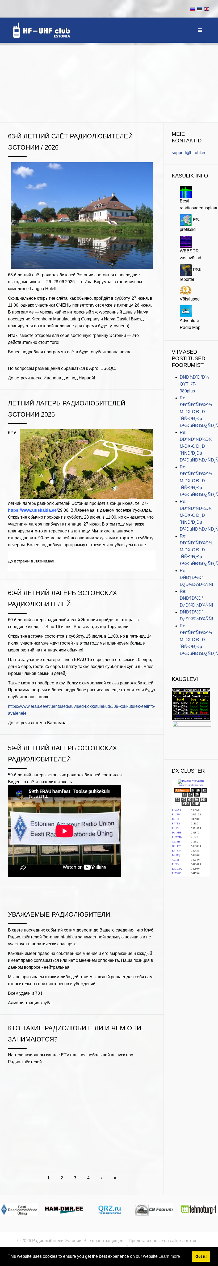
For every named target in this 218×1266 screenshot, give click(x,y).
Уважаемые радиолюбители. (60, 914)
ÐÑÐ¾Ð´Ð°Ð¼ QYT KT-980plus (194, 384)
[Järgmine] (101, 1178)
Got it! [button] (201, 1256)
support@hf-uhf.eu (189, 152)
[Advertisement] (109, 82)
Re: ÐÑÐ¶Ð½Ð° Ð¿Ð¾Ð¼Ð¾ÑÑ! (196, 577)
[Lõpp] (115, 1178)
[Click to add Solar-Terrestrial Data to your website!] (191, 703)
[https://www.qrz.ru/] (109, 1209)
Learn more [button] (169, 1256)
